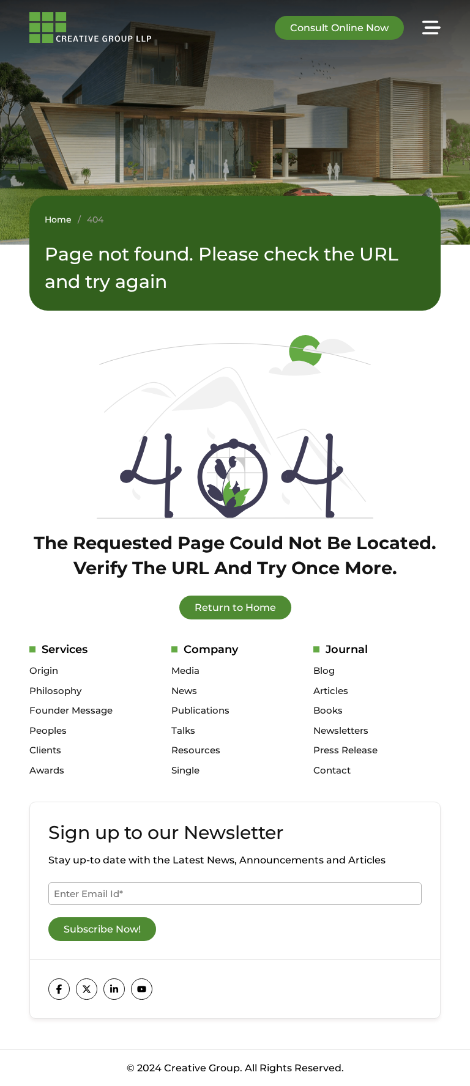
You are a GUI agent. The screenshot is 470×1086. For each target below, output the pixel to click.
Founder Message (71, 710)
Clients (45, 750)
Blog (324, 670)
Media (185, 670)
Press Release (345, 750)
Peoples (48, 730)
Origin (43, 670)
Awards (46, 770)
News (184, 690)
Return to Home (235, 607)
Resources (195, 750)
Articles (330, 690)
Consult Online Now (339, 28)
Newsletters (340, 730)
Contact (332, 770)
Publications (200, 710)
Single (185, 770)
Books (328, 710)
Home (58, 219)
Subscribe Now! (102, 929)
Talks (183, 730)
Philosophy (55, 690)
